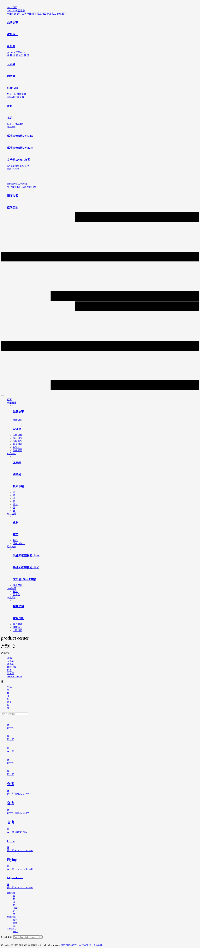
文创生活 (11, 588)
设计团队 (21, 13)
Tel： (15, 931)
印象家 (10, 673)
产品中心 (11, 453)
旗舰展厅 (61, 13)
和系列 (10, 664)
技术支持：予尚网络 (92, 945)
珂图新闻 (31, 13)
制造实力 (51, 13)
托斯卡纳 (11, 667)
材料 (9, 97)
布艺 (15, 922)
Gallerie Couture (14, 676)
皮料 (15, 919)
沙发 (21, 55)
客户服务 (11, 187)
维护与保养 (18, 97)
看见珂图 (41, 13)
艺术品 (15, 169)
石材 (15, 926)
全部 (9, 658)
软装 (9, 169)
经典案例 (11, 127)
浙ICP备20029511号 (71, 945)
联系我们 (11, 597)
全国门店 (31, 187)
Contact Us (12, 928)
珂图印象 (11, 13)
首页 (9, 399)
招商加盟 (21, 187)
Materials (11, 917)
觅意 (9, 670)
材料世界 (11, 513)
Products (11, 893)
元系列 (10, 661)
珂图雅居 (11, 402)
